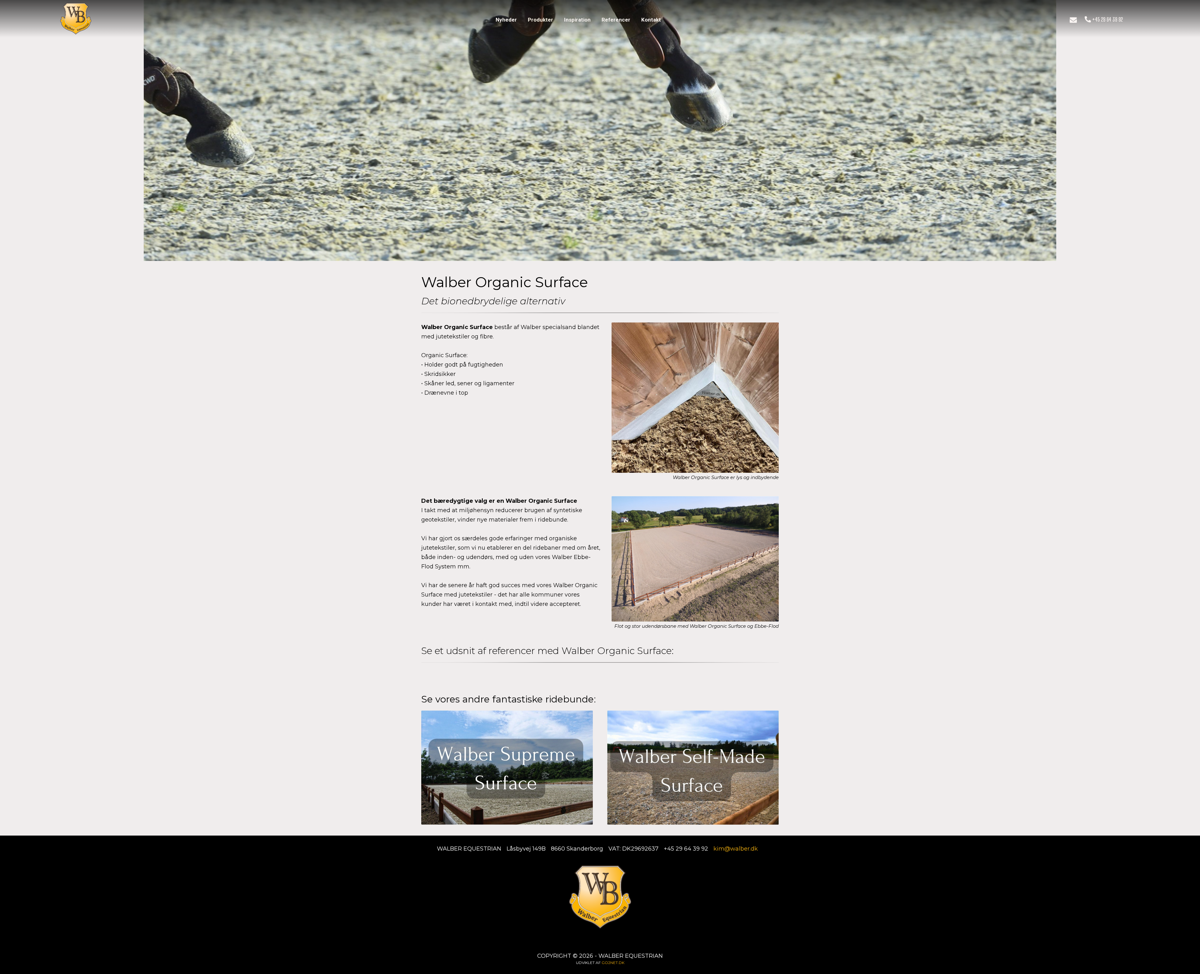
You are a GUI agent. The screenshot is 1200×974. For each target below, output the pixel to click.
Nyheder (506, 20)
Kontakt (651, 20)
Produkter (540, 20)
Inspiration (577, 20)
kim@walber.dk (735, 848)
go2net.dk (613, 962)
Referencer (616, 20)
